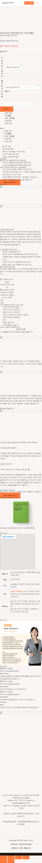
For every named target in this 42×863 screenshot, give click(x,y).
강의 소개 (8, 113)
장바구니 (7, 109)
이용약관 (14, 844)
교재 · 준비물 (9, 118)
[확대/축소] (25, 857)
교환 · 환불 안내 (25, 848)
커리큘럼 (8, 115)
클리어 (7, 91)
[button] (21, 128)
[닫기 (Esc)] (3, 857)
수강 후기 (8, 121)
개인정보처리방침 (25, 844)
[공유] (10, 857)
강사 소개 (8, 123)
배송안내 (14, 848)
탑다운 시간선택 (2, 88)
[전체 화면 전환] (18, 857)
